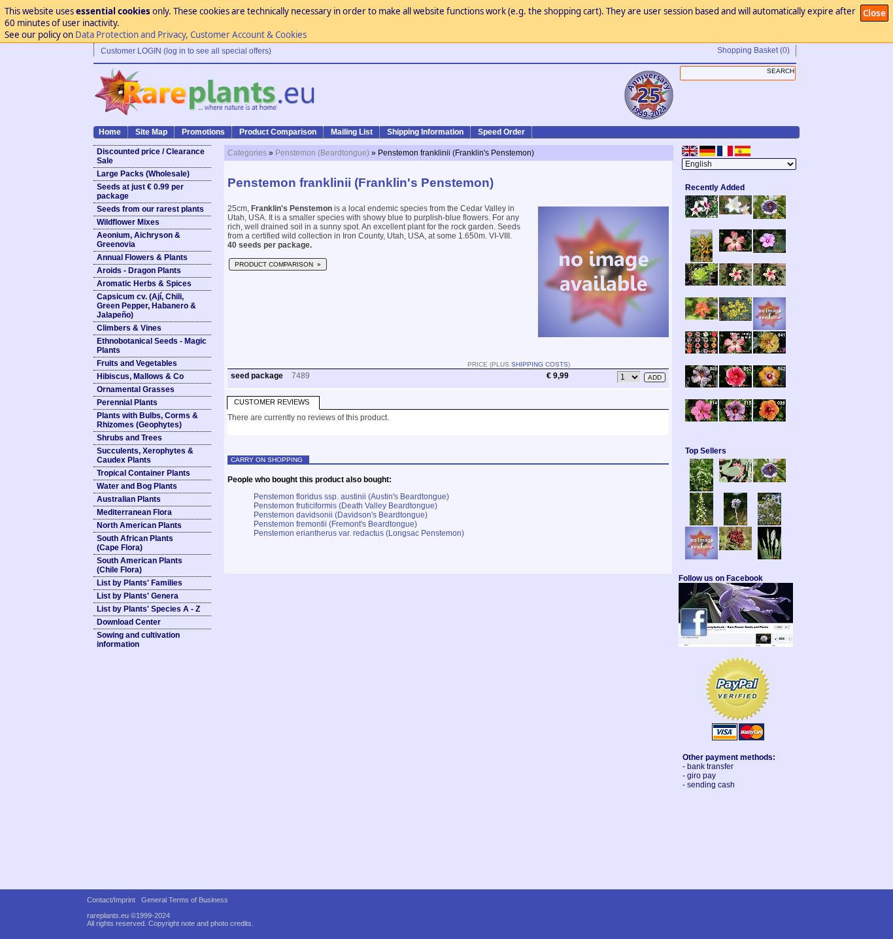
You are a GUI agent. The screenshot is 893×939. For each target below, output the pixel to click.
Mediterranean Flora (134, 512)
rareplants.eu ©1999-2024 (128, 915)
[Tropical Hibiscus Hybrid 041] (769, 350)
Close (874, 13)
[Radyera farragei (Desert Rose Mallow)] (769, 250)
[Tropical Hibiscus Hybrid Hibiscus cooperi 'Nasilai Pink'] (735, 350)
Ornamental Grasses (136, 389)
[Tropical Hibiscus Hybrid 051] (769, 327)
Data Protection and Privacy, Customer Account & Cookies (191, 35)
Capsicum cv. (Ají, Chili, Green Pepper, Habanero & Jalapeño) (146, 306)
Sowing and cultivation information (138, 640)
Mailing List (352, 132)
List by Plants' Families (139, 582)
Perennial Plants (127, 402)
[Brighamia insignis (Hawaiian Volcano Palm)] (701, 283)
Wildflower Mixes (128, 222)
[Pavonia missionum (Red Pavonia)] (701, 316)
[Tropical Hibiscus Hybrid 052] (735, 384)
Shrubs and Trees (129, 437)
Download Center (129, 622)
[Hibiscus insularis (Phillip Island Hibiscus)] (701, 215)
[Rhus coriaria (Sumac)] (735, 547)
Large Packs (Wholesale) (143, 173)
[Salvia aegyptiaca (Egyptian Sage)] (701, 556)
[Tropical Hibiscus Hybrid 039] (769, 418)
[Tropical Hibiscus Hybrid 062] (769, 384)
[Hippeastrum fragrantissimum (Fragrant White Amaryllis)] (735, 211)
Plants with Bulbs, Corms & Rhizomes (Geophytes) (147, 420)
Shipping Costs (539, 364)
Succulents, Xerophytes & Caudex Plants (145, 455)
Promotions (203, 132)
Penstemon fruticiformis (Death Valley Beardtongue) (345, 505)
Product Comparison (277, 132)
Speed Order (501, 132)
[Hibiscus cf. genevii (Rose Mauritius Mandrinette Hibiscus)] (735, 283)
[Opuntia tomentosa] (735, 479)
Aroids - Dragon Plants (139, 270)
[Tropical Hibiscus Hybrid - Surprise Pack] (701, 350)
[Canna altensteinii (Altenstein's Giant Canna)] (701, 259)
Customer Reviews (271, 402)
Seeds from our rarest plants (150, 209)
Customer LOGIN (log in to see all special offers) (186, 51)
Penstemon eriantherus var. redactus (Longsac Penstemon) (359, 533)
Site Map (151, 132)
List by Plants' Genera (137, 596)
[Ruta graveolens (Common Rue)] (735, 318)
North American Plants (139, 525)
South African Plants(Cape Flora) (135, 543)
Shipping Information (425, 132)
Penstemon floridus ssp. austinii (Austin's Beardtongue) (351, 496)
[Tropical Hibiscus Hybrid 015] (735, 418)
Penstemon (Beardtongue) (322, 152)
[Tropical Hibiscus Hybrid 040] (701, 384)
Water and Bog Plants (137, 486)
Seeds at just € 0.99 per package (140, 191)
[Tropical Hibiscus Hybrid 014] (701, 418)
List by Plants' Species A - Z (148, 609)
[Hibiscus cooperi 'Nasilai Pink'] (735, 249)
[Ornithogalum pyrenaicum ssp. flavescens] (701, 522)
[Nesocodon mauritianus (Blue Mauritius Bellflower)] (769, 216)
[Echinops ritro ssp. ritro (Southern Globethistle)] (735, 522)
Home (110, 132)
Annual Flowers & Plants (142, 257)
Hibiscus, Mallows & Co (140, 376)
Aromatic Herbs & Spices (144, 283)
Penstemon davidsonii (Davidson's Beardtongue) (341, 514)
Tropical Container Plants (143, 473)
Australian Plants (129, 499)
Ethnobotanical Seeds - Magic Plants (152, 346)
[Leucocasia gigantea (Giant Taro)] (769, 556)
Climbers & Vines (129, 328)
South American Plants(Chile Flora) (139, 565)
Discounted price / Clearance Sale (151, 156)
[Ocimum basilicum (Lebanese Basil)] (701, 488)
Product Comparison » (278, 264)
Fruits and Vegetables (137, 363)
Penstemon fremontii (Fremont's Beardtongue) (335, 524)
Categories (247, 152)
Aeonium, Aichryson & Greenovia (138, 240)
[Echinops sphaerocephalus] (769, 522)
